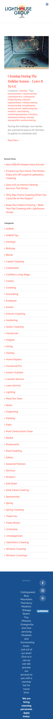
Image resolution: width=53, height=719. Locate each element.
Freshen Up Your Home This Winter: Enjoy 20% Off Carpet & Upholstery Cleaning (25, 175)
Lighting (10, 392)
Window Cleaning (16, 548)
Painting (10, 418)
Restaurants (12, 444)
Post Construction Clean (19, 431)
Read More (13, 140)
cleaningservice (15, 97)
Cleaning (23, 91)
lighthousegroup (29, 108)
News (9, 405)
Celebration (12, 267)
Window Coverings (16, 555)
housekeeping (28, 105)
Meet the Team (14, 398)
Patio (9, 424)
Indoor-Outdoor (14, 372)
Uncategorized (14, 535)
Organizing (12, 411)
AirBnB (9, 228)
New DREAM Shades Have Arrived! (25, 164)
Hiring (9, 346)
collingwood (28, 97)
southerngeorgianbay (17, 114)
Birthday (10, 248)
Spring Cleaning (15, 509)
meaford (12, 111)
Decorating (12, 294)
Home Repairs (14, 359)
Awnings (10, 241)
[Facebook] (43, 583)
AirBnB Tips (12, 235)
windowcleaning (28, 120)
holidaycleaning (29, 102)
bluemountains (14, 94)
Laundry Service (15, 379)
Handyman (12, 333)
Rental (9, 437)
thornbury (32, 114)
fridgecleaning (14, 99)
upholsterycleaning (17, 117)
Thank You (11, 516)
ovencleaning (23, 111)
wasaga (30, 117)
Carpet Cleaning (15, 261)
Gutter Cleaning (15, 326)
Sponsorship (13, 496)
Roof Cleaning (14, 450)
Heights (10, 339)
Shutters (10, 477)
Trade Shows (13, 522)
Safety (9, 457)
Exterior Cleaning (15, 313)
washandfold (14, 120)
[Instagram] (43, 591)
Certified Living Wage (18, 274)
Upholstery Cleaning (17, 542)
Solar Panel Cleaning (17, 490)
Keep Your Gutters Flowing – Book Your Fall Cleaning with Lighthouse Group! (25, 209)
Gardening (12, 320)
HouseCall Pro (14, 366)
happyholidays (14, 102)
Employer (11, 300)
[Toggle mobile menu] (47, 4)
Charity (10, 281)
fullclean (26, 99)
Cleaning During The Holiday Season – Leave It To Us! (25, 81)
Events (9, 307)
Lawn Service (13, 385)
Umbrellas (12, 529)
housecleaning (14, 105)
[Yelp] (43, 598)
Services (10, 470)
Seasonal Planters (16, 463)
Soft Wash (11, 483)
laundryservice (14, 108)
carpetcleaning (29, 94)
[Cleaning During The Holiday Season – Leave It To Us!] (26, 52)
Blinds (9, 254)
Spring (9, 503)
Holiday (10, 352)
